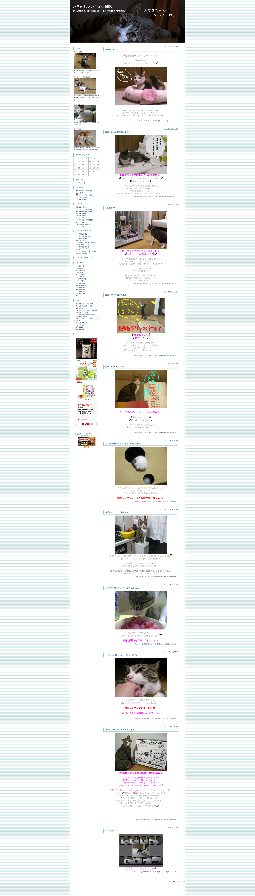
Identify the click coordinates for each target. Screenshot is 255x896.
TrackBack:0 (163, 121)
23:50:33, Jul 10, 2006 (151, 718)
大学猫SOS (79, 327)
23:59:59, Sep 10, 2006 (150, 432)
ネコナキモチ (80, 325)
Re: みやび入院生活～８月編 (85, 242)
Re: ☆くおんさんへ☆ (83, 236)
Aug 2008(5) (80, 272)
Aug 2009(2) (80, 268)
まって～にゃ (80, 217)
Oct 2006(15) (80, 274)
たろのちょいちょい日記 (92, 7)
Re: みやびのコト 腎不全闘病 (86, 251)
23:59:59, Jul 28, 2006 (151, 501)
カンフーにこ (80, 222)
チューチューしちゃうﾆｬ (84, 209)
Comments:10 (171, 355)
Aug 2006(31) (81, 279)
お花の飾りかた (81, 215)
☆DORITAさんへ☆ (82, 244)
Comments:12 (171, 196)
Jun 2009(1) (80, 270)
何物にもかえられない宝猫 (84, 304)
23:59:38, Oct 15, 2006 (151, 121)
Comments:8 (172, 501)
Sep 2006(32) (81, 277)
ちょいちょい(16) (81, 197)
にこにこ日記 (80, 226)
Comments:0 (172, 718)
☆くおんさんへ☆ (81, 240)
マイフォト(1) (80, 183)
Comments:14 (171, 284)
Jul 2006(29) (80, 281)
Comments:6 (172, 576)
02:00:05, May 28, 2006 (150, 872)
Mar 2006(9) (80, 289)
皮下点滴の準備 (81, 213)
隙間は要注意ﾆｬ (81, 207)
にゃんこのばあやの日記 (84, 306)
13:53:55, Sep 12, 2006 (150, 355)
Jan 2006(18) (80, 294)
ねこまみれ (79, 308)
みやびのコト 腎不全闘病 (84, 220)
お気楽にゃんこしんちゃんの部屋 (87, 310)
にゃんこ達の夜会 (81, 323)
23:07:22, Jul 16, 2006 (151, 576)
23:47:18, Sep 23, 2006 (150, 196)
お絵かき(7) (80, 193)
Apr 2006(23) (81, 287)
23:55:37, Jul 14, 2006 (151, 644)
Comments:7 (172, 121)
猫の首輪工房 (80, 329)
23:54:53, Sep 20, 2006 (150, 284)
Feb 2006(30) (81, 291)
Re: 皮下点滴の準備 (82, 247)
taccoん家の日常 (81, 316)
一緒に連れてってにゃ (83, 224)
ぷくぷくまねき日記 (82, 312)
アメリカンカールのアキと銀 (85, 314)
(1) (77, 296)
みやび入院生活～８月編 (84, 211)
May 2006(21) (81, 285)
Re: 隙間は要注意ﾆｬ (82, 234)
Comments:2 (172, 872)
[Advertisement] (123, 889)
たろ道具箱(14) (81, 199)
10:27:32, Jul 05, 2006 (151, 819)
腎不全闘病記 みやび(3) (84, 190)
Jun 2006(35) (81, 283)
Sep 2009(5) (80, 266)
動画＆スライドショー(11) (84, 195)
